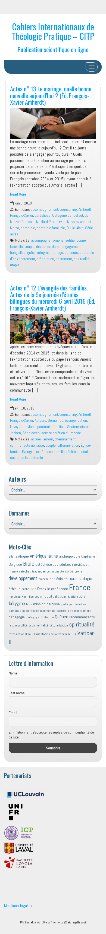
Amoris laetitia (64, 240)
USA (74, 634)
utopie (15, 265)
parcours (71, 252)
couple (29, 246)
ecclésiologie (80, 578)
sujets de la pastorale (26, 457)
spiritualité (82, 259)
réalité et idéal (77, 451)
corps (69, 571)
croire (78, 571)
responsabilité (18, 625)
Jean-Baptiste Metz (72, 597)
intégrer (43, 252)
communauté (55, 571)
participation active (73, 604)
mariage (57, 252)
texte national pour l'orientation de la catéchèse (40, 634)
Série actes (31, 433)
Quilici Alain (75, 228)
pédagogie (17, 617)
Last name (17, 692)
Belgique (15, 564)
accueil (36, 439)
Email (13, 712)
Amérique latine (44, 556)
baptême (88, 556)
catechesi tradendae (32, 571)
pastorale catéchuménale (38, 611)
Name (13, 673)
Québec (61, 617)
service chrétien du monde (61, 433)
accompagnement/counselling (54, 209)
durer (56, 246)
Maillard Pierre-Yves (51, 221)
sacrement (64, 259)
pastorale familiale (51, 228)
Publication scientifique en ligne (53, 49)
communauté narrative (27, 445)
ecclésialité (59, 578)
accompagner (41, 240)
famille (59, 451)
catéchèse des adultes (53, 564)
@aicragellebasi (75, 922)
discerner (43, 246)
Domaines (55, 420)
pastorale (28, 228)
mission (39, 604)
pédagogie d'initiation (40, 617)
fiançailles (18, 252)
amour (48, 439)
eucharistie (28, 589)
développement (23, 578)
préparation (45, 259)
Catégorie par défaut (67, 215)
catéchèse (43, 215)
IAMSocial (26, 922)
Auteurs (40, 420)
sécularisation (58, 625)
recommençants (82, 617)
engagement (71, 246)
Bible (28, 564)
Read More (18, 194)
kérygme (17, 603)
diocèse (44, 579)
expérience (44, 451)
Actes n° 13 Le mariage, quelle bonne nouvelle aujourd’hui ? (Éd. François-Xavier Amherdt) (50, 95)
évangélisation (76, 420)
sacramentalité (38, 625)
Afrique (23, 556)
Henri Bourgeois (32, 597)
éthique (14, 588)
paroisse (53, 604)
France (80, 587)
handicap (15, 597)
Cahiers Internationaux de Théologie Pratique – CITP (53, 31)
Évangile (28, 451)
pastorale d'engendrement (74, 611)
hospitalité (51, 596)
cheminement (65, 439)
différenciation (68, 445)
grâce (31, 252)
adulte (13, 556)
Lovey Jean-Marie (23, 426)
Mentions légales (18, 906)
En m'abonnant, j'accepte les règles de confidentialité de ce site (51, 735)
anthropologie (69, 556)
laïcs (29, 604)
